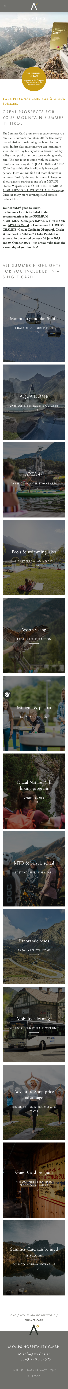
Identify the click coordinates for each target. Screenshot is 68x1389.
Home (12, 1315)
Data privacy (37, 1370)
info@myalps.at (36, 1354)
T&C (53, 1370)
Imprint (18, 1370)
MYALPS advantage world (37, 1315)
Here (16, 173)
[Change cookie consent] (7, 694)
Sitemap (34, 1375)
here (16, 199)
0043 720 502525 (36, 1359)
